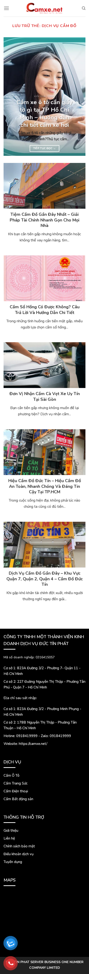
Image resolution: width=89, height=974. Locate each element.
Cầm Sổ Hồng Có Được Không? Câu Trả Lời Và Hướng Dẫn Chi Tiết (45, 309)
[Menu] (6, 8)
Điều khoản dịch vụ (18, 854)
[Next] (78, 96)
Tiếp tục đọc (44, 148)
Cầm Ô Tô (11, 775)
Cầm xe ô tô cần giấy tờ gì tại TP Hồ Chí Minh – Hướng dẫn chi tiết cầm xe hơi (45, 114)
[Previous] (11, 96)
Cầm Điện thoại (16, 791)
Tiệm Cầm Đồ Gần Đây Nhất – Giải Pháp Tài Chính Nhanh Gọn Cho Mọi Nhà (44, 220)
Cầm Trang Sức (16, 783)
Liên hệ (9, 838)
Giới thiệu (11, 830)
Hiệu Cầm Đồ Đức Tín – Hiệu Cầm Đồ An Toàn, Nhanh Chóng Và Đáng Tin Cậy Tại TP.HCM (44, 486)
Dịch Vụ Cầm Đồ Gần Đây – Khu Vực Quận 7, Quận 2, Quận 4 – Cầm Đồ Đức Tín (44, 579)
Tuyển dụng (13, 861)
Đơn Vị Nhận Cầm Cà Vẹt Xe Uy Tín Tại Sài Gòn (44, 396)
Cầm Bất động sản (18, 799)
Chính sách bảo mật (19, 846)
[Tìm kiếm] (83, 8)
